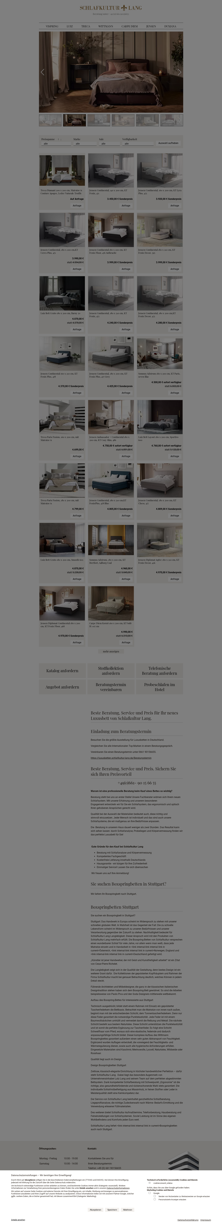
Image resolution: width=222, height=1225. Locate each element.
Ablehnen (127, 1210)
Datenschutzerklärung (188, 1220)
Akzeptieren (95, 1210)
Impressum (205, 1220)
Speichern (112, 1210)
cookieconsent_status (162, 1183)
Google (156, 1193)
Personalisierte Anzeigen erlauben (172, 1200)
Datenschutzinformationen (118, 1188)
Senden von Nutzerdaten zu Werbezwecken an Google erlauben (184, 1196)
